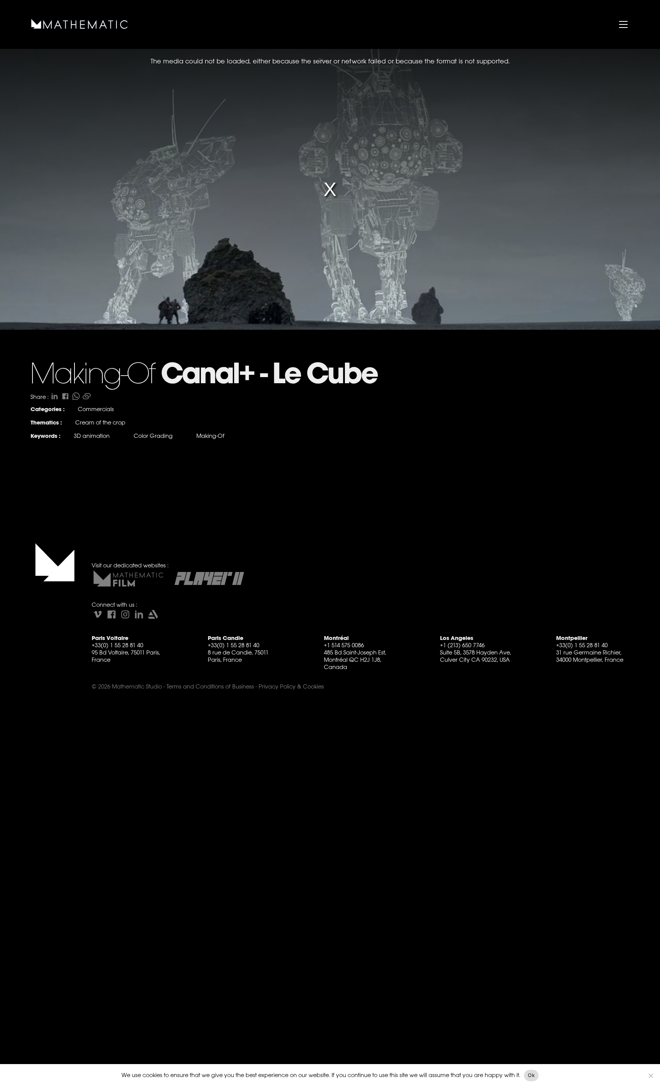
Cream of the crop (100, 422)
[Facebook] (111, 614)
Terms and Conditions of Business (210, 686)
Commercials (96, 409)
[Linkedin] (139, 614)
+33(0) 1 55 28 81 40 (117, 645)
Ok (531, 1075)
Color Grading (153, 435)
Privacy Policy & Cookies (291, 686)
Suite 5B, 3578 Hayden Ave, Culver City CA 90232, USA (475, 656)
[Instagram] (125, 614)
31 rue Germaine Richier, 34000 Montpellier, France (589, 656)
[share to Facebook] (65, 396)
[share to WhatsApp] (76, 396)
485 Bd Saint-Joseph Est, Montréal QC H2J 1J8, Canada (355, 660)
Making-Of (210, 435)
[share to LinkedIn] (54, 396)
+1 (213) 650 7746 (462, 645)
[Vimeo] (98, 614)
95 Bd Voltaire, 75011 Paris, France (126, 656)
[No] (650, 1075)
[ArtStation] (153, 614)
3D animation (92, 435)
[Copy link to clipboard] (86, 396)
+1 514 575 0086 (344, 645)
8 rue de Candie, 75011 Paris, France (238, 656)
